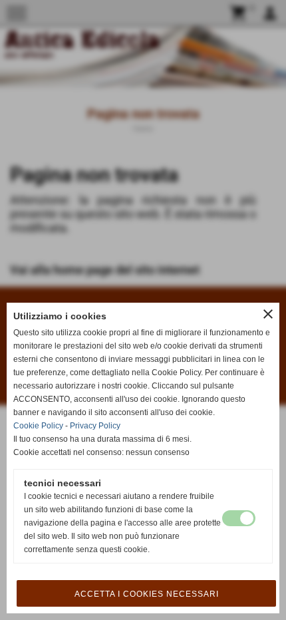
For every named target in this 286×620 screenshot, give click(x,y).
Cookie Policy (38, 425)
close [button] (268, 314)
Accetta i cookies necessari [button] (146, 594)
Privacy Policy (95, 425)
